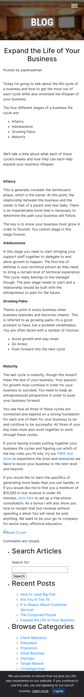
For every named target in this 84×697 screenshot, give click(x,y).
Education (28, 643)
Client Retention (33, 638)
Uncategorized (32, 668)
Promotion (28, 648)
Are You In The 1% (35, 599)
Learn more (40, 691)
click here (26, 498)
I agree (58, 691)
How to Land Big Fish (37, 594)
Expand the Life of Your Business (47, 620)
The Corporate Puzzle (38, 615)
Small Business (32, 653)
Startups (27, 658)
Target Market (32, 663)
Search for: (21, 562)
